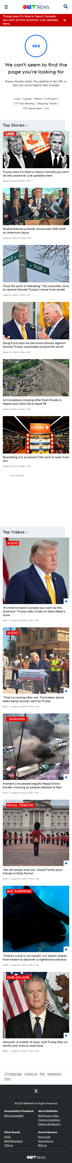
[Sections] (6, 6)
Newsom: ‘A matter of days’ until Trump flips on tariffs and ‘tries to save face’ (35, 1043)
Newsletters (54, 1073)
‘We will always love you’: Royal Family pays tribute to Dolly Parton (33, 871)
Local (17, 98)
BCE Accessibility (14, 1115)
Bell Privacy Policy (48, 1115)
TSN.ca (8, 1145)
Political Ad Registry (49, 1124)
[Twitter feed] (36, 1091)
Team (7, 1078)
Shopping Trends (47, 103)
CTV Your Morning (24, 103)
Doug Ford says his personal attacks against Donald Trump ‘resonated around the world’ (34, 344)
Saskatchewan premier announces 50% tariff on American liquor (34, 230)
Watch (38, 98)
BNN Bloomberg (13, 1141)
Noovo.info (44, 1136)
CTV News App (13, 1073)
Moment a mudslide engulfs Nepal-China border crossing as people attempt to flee (32, 785)
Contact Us (30, 1073)
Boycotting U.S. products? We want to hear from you (36, 459)
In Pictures (51, 98)
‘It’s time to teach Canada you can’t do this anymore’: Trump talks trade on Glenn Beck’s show (34, 611)
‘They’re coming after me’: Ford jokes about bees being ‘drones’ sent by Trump (33, 699)
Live (46, 108)
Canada (27, 98)
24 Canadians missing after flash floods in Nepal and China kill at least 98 (32, 401)
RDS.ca (42, 1145)
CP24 (7, 1136)
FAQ (42, 1073)
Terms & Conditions (49, 1119)
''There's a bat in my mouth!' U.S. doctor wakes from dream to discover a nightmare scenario (35, 957)
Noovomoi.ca (45, 1141)
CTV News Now (32, 108)
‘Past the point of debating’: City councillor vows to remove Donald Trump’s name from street (36, 287)
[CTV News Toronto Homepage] (36, 7)
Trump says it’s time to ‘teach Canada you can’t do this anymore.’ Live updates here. (36, 173)
